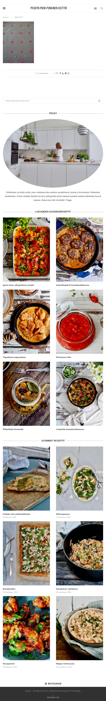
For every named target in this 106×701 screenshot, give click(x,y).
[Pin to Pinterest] (66, 73)
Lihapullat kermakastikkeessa (70, 429)
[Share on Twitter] (63, 73)
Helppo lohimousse (65, 664)
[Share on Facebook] (60, 73)
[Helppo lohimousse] (79, 628)
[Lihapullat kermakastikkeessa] (79, 394)
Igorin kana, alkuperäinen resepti (18, 285)
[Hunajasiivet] (26, 628)
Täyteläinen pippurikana (14, 357)
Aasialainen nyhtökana (67, 589)
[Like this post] (57, 73)
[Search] (101, 8)
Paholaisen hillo (63, 357)
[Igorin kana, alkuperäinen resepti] (26, 249)
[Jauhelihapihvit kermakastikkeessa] (79, 249)
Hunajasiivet (9, 664)
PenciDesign (76, 691)
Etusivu (6, 17)
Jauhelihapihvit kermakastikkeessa (72, 285)
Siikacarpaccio (63, 514)
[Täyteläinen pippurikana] (26, 322)
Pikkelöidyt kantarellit (13, 429)
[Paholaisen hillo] (79, 322)
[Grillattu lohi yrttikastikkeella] (26, 478)
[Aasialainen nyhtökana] (79, 553)
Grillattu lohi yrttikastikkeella (16, 514)
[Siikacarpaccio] (79, 478)
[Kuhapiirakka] (26, 553)
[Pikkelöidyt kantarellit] (26, 394)
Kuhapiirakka (9, 589)
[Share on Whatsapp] (68, 73)
